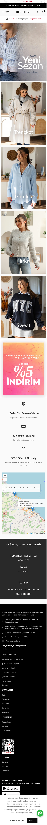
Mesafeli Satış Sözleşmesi (12, 659)
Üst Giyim (6, 699)
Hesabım (5, 771)
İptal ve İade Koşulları (10, 663)
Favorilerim (6, 731)
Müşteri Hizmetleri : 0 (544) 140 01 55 (20, 633)
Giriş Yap (5, 766)
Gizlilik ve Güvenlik (9, 672)
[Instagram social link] (6, 649)
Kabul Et (32, 821)
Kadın (4, 695)
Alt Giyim (5, 704)
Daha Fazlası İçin (17, 821)
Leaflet (30, 533)
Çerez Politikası (8, 676)
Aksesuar (5, 712)
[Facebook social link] (3, 649)
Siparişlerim (6, 722)
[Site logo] (23, 12)
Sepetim (5, 726)
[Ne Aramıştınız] (38, 12)
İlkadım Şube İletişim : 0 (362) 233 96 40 (21, 637)
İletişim (5, 685)
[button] (32, 508)
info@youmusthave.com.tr (15, 641)
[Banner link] (23, 52)
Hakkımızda (6, 681)
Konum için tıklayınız (25, 505)
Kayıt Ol (5, 762)
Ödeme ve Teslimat (10, 668)
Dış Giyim (5, 708)
